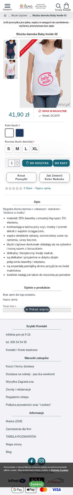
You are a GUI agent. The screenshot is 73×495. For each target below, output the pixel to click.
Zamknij (37, 484)
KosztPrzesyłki (21, 177)
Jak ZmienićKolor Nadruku (54, 177)
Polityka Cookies (59, 470)
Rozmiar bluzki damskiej (19, 141)
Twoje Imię (8, 306)
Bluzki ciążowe (19, 15)
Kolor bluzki (11, 125)
